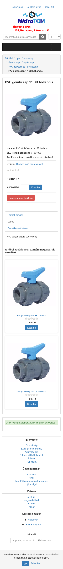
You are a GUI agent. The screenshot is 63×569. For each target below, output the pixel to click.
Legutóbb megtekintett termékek (31, 481)
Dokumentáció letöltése (21, 198)
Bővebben (36, 563)
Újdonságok (32, 484)
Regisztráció (17, 6)
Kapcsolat (31, 461)
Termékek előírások (18, 228)
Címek (31, 503)
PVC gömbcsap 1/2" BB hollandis (31, 315)
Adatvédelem (31, 451)
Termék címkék (15, 214)
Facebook (33, 519)
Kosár (49, 6)
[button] (54, 47)
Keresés (31, 474)
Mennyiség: (13, 186)
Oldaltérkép (31, 445)
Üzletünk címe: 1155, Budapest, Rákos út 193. (31, 28)
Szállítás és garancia (31, 448)
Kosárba (35, 187)
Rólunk (31, 458)
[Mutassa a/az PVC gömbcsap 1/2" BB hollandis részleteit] (31, 286)
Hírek (31, 477)
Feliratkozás (44, 540)
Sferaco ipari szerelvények (29, 164)
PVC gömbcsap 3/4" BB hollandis (31, 391)
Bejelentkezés (34, 6)
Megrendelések (31, 500)
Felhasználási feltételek (31, 455)
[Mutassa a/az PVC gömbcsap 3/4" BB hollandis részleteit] (31, 363)
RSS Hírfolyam (33, 524)
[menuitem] (31, 445)
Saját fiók (31, 497)
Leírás (11, 221)
